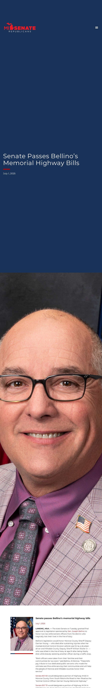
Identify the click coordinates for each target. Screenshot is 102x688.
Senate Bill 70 (42, 685)
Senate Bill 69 (42, 676)
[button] (96, 27)
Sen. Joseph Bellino (76, 631)
